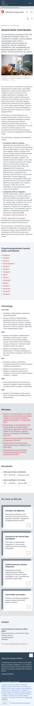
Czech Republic (8, 263)
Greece (5, 269)
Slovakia (6, 291)
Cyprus (5, 261)
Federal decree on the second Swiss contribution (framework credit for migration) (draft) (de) (15, 452)
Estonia (5, 266)
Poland (5, 286)
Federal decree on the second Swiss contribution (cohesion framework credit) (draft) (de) (17, 445)
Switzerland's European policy (14, 12)
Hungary (6, 272)
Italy (4, 275)
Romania (6, 288)
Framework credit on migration (14, 215)
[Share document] (32, 18)
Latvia (5, 277)
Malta (5, 283)
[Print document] (28, 18)
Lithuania (6, 280)
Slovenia (6, 294)
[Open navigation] (31, 12)
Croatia (5, 258)
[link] (17, 517)
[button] (31, 655)
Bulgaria (6, 255)
